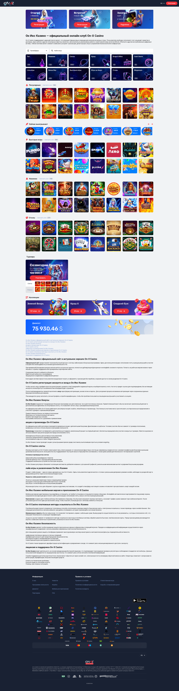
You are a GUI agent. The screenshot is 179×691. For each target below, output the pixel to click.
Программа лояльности (40, 585)
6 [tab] (94, 27)
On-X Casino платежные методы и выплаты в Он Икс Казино (46, 352)
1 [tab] (85, 27)
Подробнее (125, 25)
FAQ (53, 593)
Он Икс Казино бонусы (33, 343)
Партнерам (36, 593)
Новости (55, 580)
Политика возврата (82, 589)
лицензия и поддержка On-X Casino (38, 355)
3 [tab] (89, 27)
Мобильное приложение (60, 589)
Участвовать (41, 278)
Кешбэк (54, 585)
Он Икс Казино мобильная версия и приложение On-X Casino (46, 350)
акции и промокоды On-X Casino (37, 345)
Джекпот (35, 589)
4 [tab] (91, 27)
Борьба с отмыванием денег (110, 585)
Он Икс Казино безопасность (35, 353)
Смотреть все (48, 85)
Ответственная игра (107, 580)
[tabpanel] (46, 19)
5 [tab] (92, 27)
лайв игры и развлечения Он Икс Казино (39, 348)
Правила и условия (81, 580)
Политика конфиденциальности (86, 585)
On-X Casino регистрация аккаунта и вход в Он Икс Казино (45, 342)
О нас (34, 580)
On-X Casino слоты (32, 347)
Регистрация (171, 3)
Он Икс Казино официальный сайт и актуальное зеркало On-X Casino (49, 340)
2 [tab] (87, 27)
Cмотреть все (50, 140)
